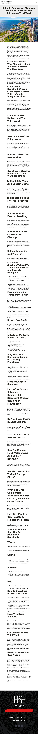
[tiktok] (22, 726)
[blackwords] (6, 1)
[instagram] (19, 726)
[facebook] (16, 726)
